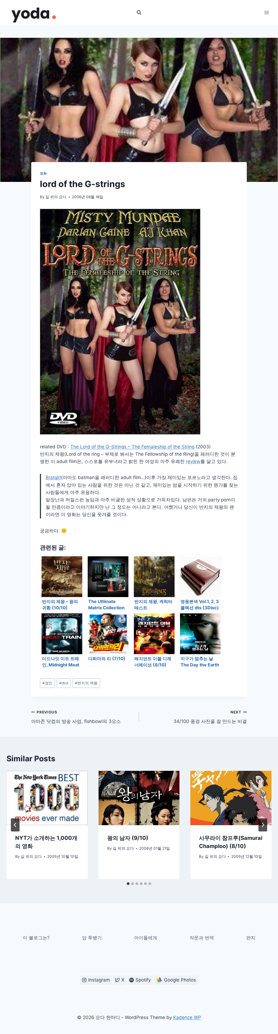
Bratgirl (53, 477)
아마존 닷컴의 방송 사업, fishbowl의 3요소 (76, 717)
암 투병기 (92, 937)
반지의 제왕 (86, 683)
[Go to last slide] (15, 824)
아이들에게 (145, 937)
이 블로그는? (36, 937)
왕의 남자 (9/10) (127, 838)
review (193, 461)
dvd (63, 683)
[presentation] (47, 798)
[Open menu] (266, 12)
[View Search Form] (139, 12)
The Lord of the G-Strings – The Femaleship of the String (132, 446)
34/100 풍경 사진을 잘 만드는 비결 (210, 717)
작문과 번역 (201, 937)
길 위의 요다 (56, 197)
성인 (47, 683)
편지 (250, 937)
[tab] (128, 883)
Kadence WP (187, 1017)
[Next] (262, 824)
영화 (43, 173)
